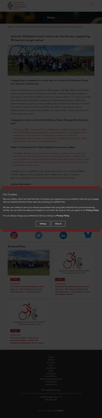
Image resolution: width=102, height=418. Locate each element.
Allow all (58, 224)
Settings (43, 224)
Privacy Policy (92, 210)
